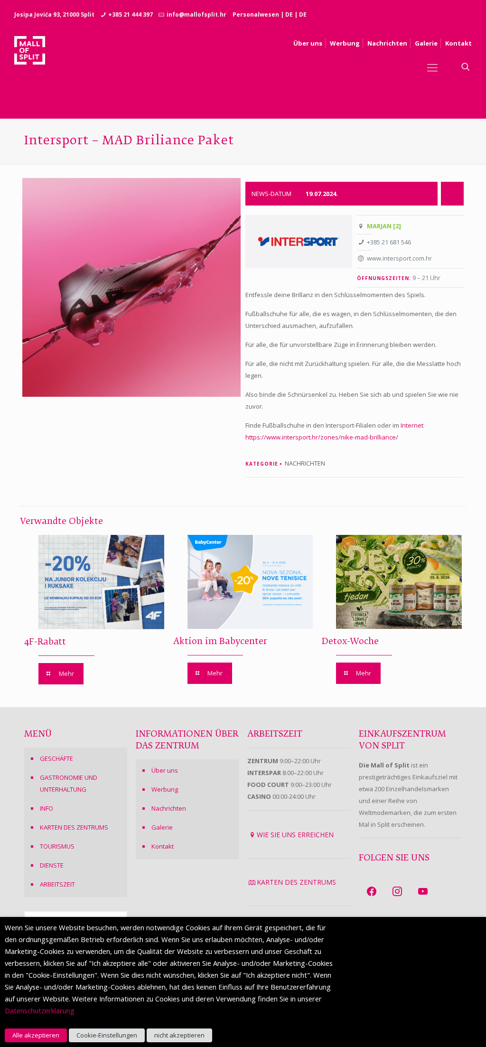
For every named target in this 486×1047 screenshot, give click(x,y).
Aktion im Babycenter (220, 641)
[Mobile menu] (432, 67)
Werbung (164, 789)
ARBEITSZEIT (57, 884)
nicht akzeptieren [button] (179, 1035)
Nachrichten (168, 808)
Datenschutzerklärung (40, 1010)
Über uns (164, 770)
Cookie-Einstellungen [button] (106, 1035)
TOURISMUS (57, 846)
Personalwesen (256, 14)
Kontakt (162, 846)
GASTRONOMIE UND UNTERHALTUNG (68, 783)
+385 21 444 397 (130, 14)
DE (289, 14)
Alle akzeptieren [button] (35, 1035)
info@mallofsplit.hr (196, 14)
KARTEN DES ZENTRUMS (74, 827)
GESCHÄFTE (56, 758)
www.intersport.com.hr (399, 258)
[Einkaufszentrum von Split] (29, 67)
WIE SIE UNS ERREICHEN (295, 834)
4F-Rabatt (45, 642)
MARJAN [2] (384, 226)
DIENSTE (52, 865)
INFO (46, 808)
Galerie (162, 827)
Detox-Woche (350, 641)
